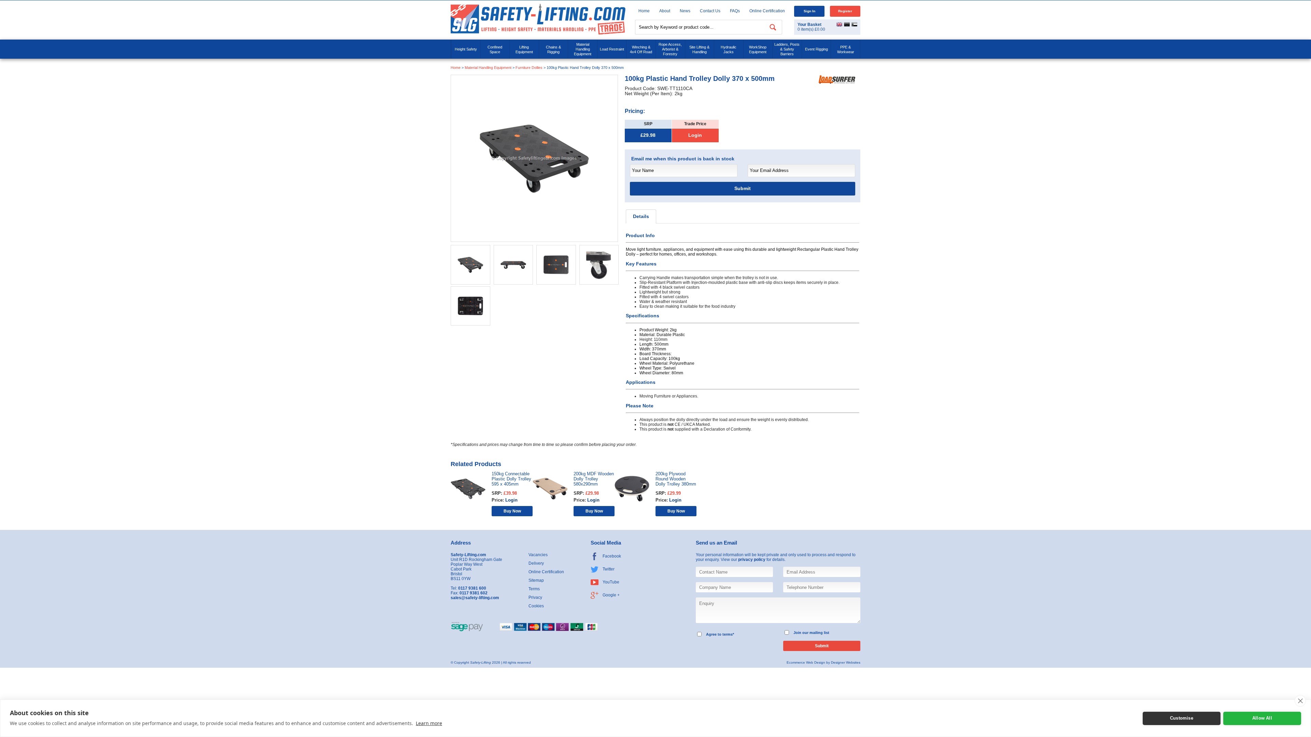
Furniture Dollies (529, 68)
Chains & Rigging (553, 49)
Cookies (536, 606)
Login (695, 135)
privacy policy (751, 559)
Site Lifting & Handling (699, 49)
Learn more (429, 723)
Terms (534, 589)
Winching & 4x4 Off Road (641, 49)
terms (727, 634)
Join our (800, 633)
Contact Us (710, 11)
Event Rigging (816, 49)
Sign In (809, 11)
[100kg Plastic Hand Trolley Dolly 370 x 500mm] (534, 158)
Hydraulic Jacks (728, 49)
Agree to (713, 634)
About (664, 11)
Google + (611, 595)
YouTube (611, 582)
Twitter (609, 569)
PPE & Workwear (845, 49)
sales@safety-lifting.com (475, 597)
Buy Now (512, 511)
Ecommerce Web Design (806, 662)
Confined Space (495, 49)
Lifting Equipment (524, 49)
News (685, 11)
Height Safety (466, 49)
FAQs (735, 11)
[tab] (641, 216)
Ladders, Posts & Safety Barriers (787, 49)
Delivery (536, 563)
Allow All (1262, 718)
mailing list (819, 633)
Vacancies (538, 554)
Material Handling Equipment (582, 49)
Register (845, 11)
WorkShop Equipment (757, 49)
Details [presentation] (641, 216)
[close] (1300, 701)
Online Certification (767, 11)
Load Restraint (612, 49)
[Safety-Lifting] (538, 18)
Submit (742, 188)
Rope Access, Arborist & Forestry (670, 49)
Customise (1181, 718)
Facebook (612, 556)
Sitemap (536, 580)
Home (644, 11)
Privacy (535, 597)
